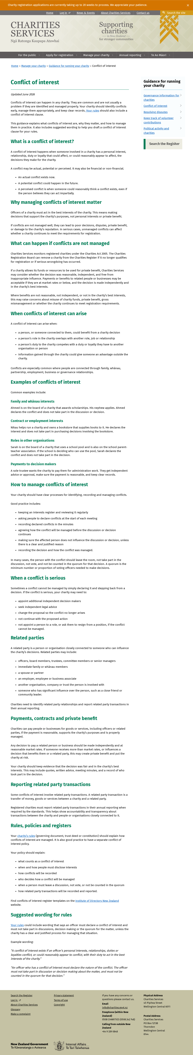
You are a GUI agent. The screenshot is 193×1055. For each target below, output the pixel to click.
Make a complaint (21, 1014)
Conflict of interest (155, 106)
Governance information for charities (161, 97)
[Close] (188, 5)
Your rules (92, 110)
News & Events (86, 13)
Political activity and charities (156, 130)
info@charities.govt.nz (115, 1007)
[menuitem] (29, 55)
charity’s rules (26, 836)
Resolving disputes (156, 112)
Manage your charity (33, 66)
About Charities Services (115, 13)
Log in (64, 13)
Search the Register (164, 144)
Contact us (143, 13)
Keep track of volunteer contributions (159, 120)
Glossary (15, 1009)
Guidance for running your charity (69, 66)
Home (49, 13)
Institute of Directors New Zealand (97, 900)
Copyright (59, 1005)
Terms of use (61, 1000)
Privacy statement (64, 995)
